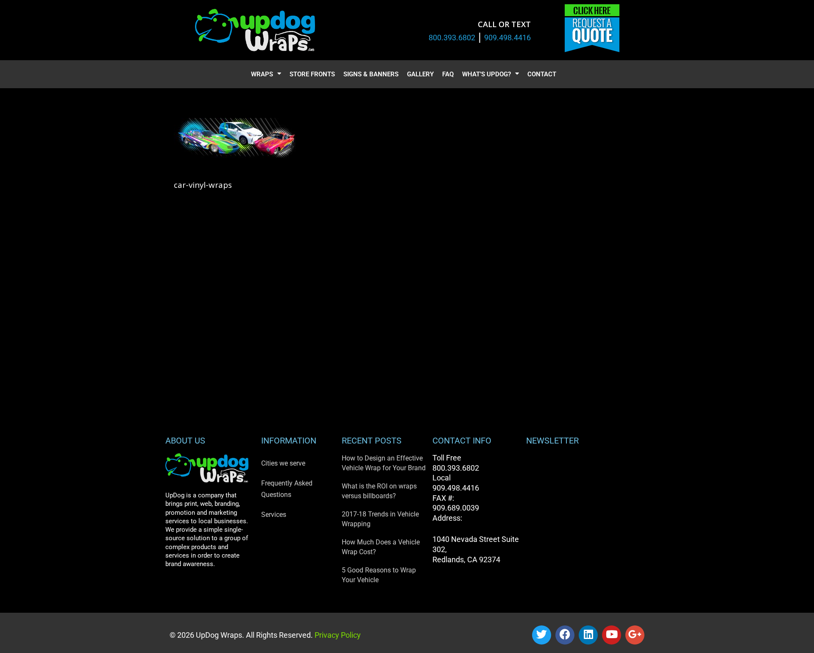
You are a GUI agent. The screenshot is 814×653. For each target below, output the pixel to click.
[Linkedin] (588, 635)
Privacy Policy (337, 635)
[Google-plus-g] (634, 635)
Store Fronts (312, 74)
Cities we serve (283, 463)
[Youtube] (611, 635)
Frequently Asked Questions (286, 489)
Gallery (420, 74)
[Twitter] (541, 635)
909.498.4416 (507, 37)
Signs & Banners (371, 74)
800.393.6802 (452, 37)
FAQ (448, 74)
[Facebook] (564, 635)
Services (273, 515)
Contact (541, 74)
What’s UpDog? (486, 74)
